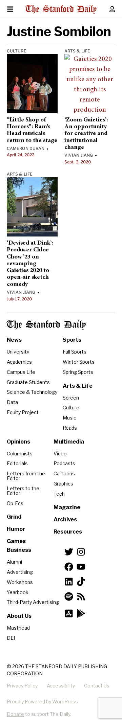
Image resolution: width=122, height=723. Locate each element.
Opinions (18, 441)
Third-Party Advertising (33, 602)
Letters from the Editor (26, 476)
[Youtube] (81, 566)
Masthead (18, 628)
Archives (65, 519)
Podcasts (64, 463)
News (14, 340)
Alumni (14, 562)
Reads (70, 428)
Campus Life (21, 372)
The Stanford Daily (46, 325)
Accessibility (61, 685)
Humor (16, 529)
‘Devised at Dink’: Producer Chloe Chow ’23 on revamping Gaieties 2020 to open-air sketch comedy (30, 264)
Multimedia (69, 441)
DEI (11, 638)
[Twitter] (68, 551)
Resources (68, 531)
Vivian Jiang (78, 155)
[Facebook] (68, 566)
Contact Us (96, 685)
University (18, 352)
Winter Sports (79, 362)
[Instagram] (81, 551)
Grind (14, 517)
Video (60, 453)
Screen (71, 398)
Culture (16, 50)
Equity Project (23, 412)
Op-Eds (15, 503)
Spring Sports (78, 372)
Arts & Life (77, 50)
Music (69, 418)
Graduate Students (28, 382)
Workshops (20, 582)
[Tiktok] (81, 581)
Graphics (63, 484)
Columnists (20, 453)
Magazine (67, 507)
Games (16, 541)
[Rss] (81, 596)
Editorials (17, 463)
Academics (19, 362)
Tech (59, 494)
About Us (19, 616)
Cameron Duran (25, 148)
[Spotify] (68, 596)
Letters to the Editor (23, 490)
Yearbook (17, 592)
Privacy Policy (22, 685)
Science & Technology (32, 392)
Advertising (20, 572)
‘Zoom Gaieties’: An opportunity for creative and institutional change (86, 134)
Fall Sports (74, 352)
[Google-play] (81, 613)
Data (12, 402)
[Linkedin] (68, 581)
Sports (72, 340)
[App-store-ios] (68, 613)
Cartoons (64, 473)
